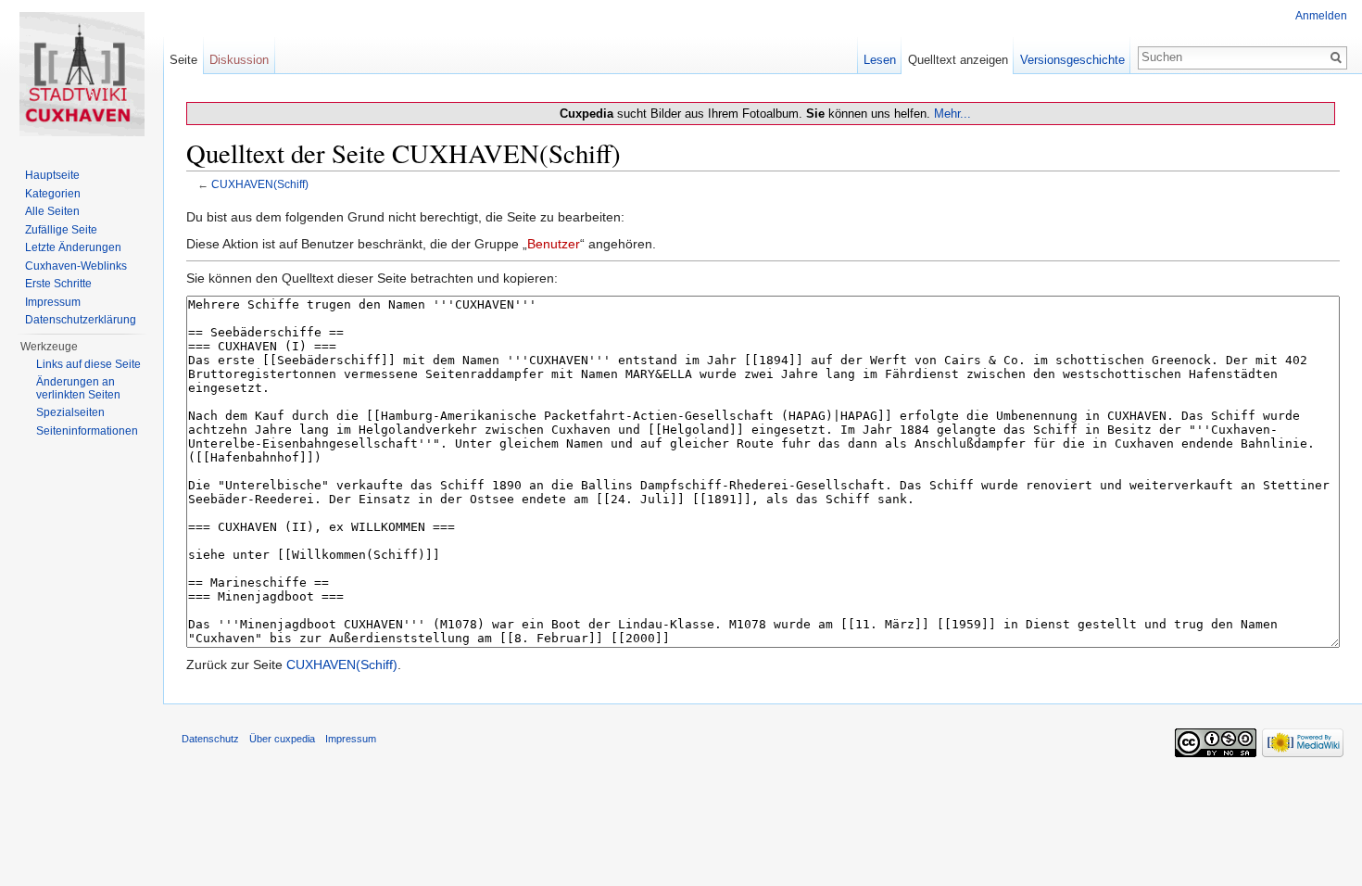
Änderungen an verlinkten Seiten (78, 388)
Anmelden (1321, 15)
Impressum (53, 302)
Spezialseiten (70, 412)
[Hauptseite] (81, 74)
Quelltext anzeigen (958, 60)
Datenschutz (210, 738)
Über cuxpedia (282, 738)
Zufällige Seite (61, 229)
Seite (183, 60)
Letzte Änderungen (73, 247)
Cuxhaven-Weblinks (76, 265)
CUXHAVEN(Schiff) (260, 184)
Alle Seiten (52, 211)
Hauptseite (52, 175)
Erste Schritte (58, 283)
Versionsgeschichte (1072, 60)
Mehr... (952, 113)
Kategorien (53, 193)
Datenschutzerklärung (80, 319)
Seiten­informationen (87, 430)
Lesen (880, 60)
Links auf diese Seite (88, 364)
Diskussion (239, 60)
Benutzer (553, 243)
